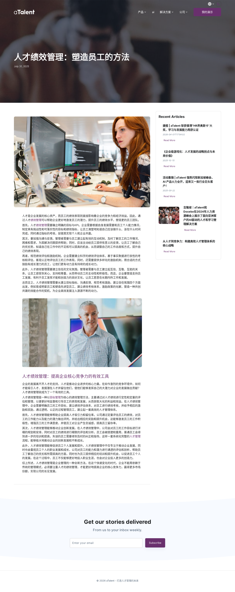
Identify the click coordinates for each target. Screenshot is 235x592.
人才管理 (135, 436)
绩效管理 (35, 220)
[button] (211, 4)
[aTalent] (24, 12)
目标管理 (55, 397)
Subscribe (155, 542)
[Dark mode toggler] (218, 4)
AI (153, 12)
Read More (169, 140)
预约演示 (207, 12)
